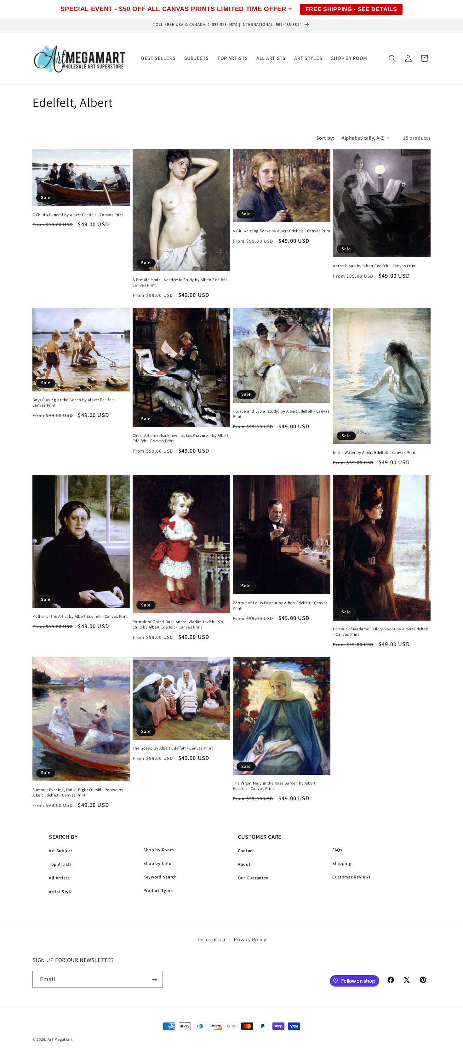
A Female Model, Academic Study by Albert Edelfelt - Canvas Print (181, 282)
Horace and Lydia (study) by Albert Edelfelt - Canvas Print (281, 414)
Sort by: (325, 138)
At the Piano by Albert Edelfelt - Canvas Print (374, 266)
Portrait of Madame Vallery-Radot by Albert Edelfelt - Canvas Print (380, 632)
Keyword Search (160, 877)
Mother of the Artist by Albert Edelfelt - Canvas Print (80, 616)
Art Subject (60, 851)
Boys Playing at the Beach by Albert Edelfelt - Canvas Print (74, 402)
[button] (392, 58)
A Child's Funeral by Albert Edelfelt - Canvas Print (77, 214)
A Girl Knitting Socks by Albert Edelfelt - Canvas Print (281, 231)
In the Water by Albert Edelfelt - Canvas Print (374, 452)
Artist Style (60, 892)
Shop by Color (158, 863)
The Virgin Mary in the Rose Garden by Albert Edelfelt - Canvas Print (274, 786)
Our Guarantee (253, 878)
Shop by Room (158, 850)
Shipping (342, 863)
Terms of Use (212, 939)
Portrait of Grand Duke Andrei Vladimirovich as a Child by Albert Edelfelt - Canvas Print (178, 624)
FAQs (337, 850)
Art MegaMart (60, 1039)
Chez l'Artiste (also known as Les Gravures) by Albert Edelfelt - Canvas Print (181, 438)
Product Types (158, 890)
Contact (246, 851)
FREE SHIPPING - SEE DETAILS (351, 9)
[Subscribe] (154, 979)
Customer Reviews (351, 877)
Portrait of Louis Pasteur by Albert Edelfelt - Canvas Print (280, 605)
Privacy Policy (250, 939)
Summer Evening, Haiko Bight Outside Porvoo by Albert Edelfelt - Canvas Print (77, 792)
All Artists (59, 878)
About (244, 864)
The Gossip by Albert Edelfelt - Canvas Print (173, 748)
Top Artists (60, 864)
